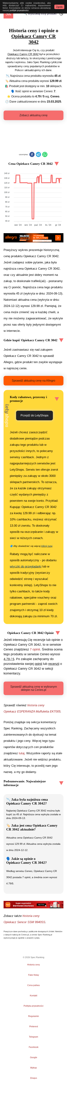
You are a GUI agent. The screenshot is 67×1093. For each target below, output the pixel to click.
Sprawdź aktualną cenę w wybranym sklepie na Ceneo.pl (33, 688)
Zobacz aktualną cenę (33, 115)
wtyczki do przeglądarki (25, 566)
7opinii (35, 649)
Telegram (33, 1037)
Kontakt (33, 995)
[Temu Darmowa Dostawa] (33, 904)
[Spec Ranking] (8, 13)
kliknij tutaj (46, 546)
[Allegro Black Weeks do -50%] (33, 237)
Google (33, 1057)
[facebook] (32, 155)
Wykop (33, 1068)
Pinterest (33, 1026)
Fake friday (33, 975)
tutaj (21, 753)
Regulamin (33, 1016)
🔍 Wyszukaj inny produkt (40, 13)
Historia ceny (33, 964)
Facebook (33, 1047)
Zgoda (59, 7)
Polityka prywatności (33, 1006)
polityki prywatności (19, 10)
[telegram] (38, 155)
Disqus (33, 1078)
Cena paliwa (33, 985)
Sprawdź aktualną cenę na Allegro (33, 380)
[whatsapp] (45, 155)
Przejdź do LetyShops (34, 415)
